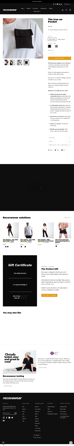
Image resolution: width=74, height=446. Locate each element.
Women (24, 409)
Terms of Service (63, 414)
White (53, 46)
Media (36, 426)
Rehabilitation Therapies (53, 414)
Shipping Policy (63, 406)
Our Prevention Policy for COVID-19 (64, 417)
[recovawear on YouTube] (9, 417)
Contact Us (50, 411)
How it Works (37, 409)
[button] (3, 443)
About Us (37, 406)
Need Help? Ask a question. (59, 145)
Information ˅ (44, 8)
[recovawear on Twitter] (12, 417)
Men (23, 406)
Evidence (37, 418)
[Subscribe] (15, 413)
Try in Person (37, 428)
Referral (29, 8)
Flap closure (52, 39)
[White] (4, 246)
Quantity (51, 50)
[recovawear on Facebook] (6, 417)
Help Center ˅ (37, 11)
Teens (23, 411)
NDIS (36, 416)
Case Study (37, 423)
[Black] (7, 246)
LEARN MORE (43, 367)
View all (67, 217)
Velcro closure (61, 39)
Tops (23, 414)
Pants (23, 416)
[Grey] (7, 336)
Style (50, 36)
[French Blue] (6, 246)
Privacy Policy (63, 411)
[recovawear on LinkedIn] (4, 420)
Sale (23, 421)
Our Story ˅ (35, 8)
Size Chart (37, 411)
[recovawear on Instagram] (4, 417)
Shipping (56, 29)
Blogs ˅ (51, 8)
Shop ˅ (23, 8)
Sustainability (37, 430)
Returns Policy (63, 409)
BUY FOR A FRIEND (49, 295)
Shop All (24, 418)
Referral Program (51, 406)
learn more (8, 386)
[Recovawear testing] (19, 362)
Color (52, 43)
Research (37, 421)
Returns (52, 137)
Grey (56, 46)
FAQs (50, 141)
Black (49, 46)
